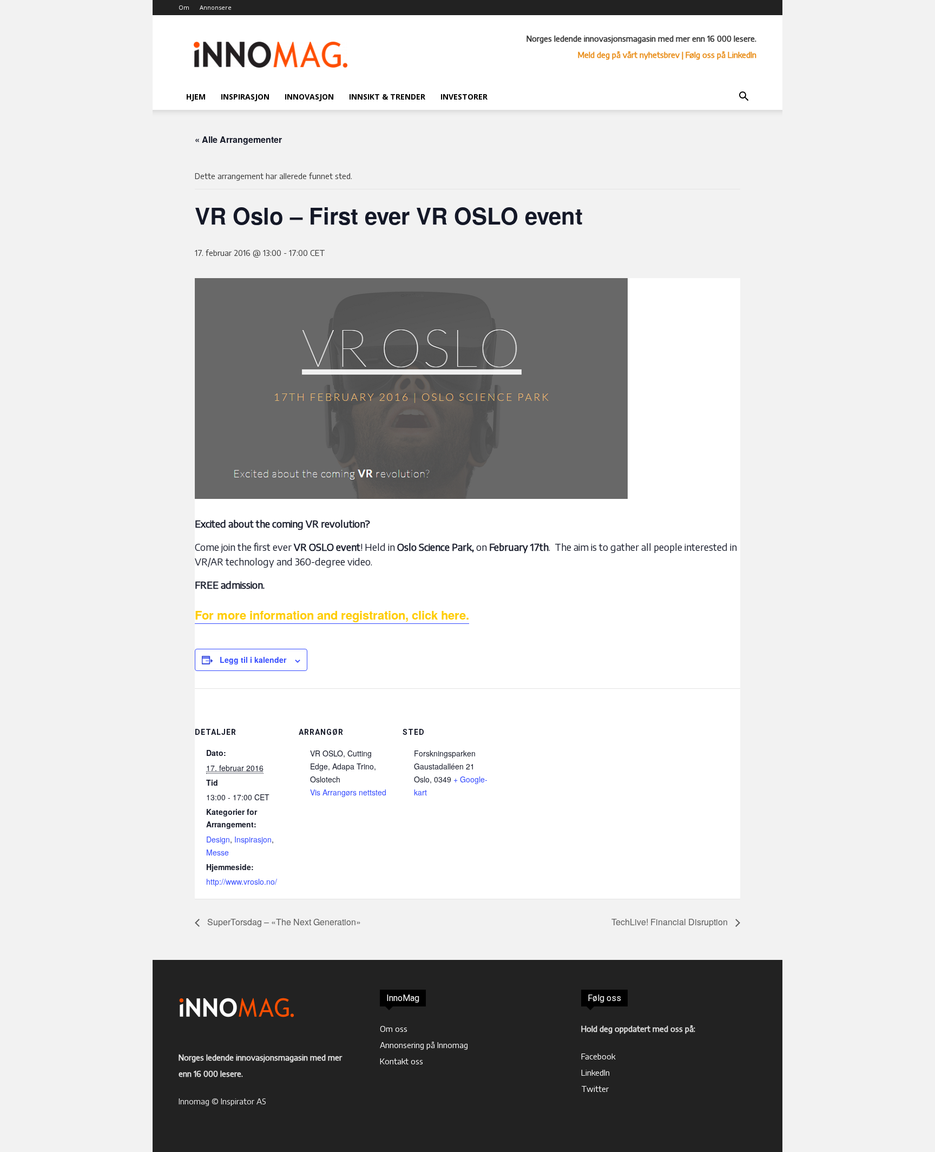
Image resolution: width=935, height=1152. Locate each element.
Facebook (598, 1056)
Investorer (464, 96)
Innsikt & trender (387, 96)
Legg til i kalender (253, 659)
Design (218, 839)
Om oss (393, 1028)
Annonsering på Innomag (424, 1045)
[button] (743, 97)
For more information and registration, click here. (332, 614)
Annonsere (216, 7)
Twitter (595, 1089)
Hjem (196, 96)
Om (184, 7)
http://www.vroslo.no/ (241, 881)
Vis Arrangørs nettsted (348, 792)
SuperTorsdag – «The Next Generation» (283, 922)
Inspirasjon (245, 96)
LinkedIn (595, 1072)
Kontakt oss (401, 1061)
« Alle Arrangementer (238, 139)
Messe (217, 852)
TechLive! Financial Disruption (670, 922)
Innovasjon (309, 96)
